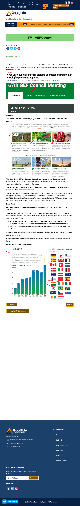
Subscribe (33, 478)
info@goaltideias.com (16, 443)
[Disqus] (40, 339)
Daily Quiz (59, 440)
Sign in (45, 7)
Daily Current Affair (62, 445)
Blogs (58, 455)
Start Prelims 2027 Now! (61, 7)
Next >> (69, 304)
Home (58, 435)
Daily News (59, 450)
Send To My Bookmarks (17, 311)
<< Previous (11, 304)
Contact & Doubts (61, 460)
